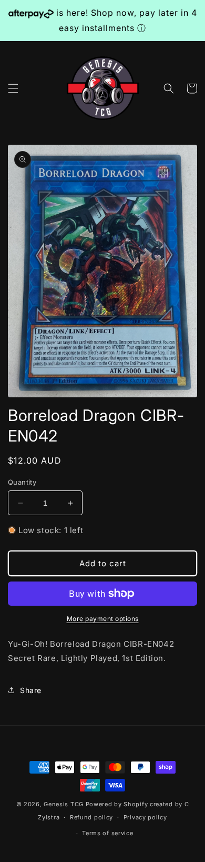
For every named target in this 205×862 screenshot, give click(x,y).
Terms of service (107, 833)
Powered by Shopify (117, 804)
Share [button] (31, 690)
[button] (13, 88)
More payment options (103, 619)
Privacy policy (145, 817)
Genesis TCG (64, 804)
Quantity (22, 482)
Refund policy (91, 817)
